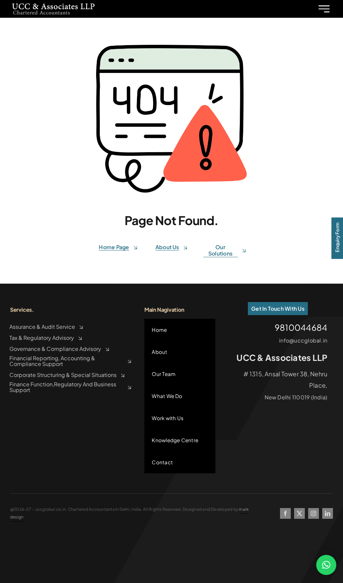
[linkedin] (327, 513)
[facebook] (285, 513)
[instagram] (313, 513)
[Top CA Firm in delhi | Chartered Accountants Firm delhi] (53, 4)
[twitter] (299, 513)
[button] (326, 565)
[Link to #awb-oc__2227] (324, 8)
